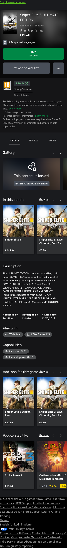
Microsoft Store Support (25, 511)
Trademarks (55, 537)
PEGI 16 (20, 83)
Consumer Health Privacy (15, 533)
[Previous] (53, 152)
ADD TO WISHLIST (28, 68)
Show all (44, 199)
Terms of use (39, 537)
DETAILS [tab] (14, 140)
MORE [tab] (52, 140)
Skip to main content (13, 2)
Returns (46, 511)
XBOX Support (23, 503)
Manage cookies (21, 537)
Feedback (39, 503)
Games (4, 520)
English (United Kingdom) (16, 524)
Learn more (15, 108)
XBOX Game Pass (46, 499)
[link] (18, 229)
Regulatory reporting (20, 546)
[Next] (60, 152)
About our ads (33, 541)
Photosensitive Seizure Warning (33, 507)
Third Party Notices (12, 541)
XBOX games (27, 499)
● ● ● (58, 68)
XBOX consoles (9, 499)
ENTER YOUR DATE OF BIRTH (31, 183)
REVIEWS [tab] (33, 140)
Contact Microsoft (43, 533)
